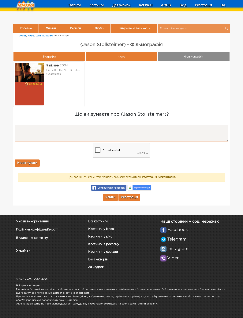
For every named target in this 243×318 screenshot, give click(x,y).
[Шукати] (226, 28)
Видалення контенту (32, 238)
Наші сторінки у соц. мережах (189, 221)
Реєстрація (203, 5)
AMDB (166, 5)
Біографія (49, 57)
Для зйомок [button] (121, 5)
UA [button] (223, 5)
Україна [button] (22, 250)
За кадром (96, 267)
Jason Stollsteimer (44, 36)
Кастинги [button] (96, 5)
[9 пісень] (29, 84)
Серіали (75, 28)
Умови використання (32, 221)
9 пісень (52, 65)
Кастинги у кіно (100, 236)
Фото (121, 57)
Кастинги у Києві (101, 229)
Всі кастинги (98, 221)
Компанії (145, 5)
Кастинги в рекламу (103, 244)
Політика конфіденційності (37, 229)
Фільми (51, 28)
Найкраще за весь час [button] (132, 28)
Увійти (110, 197)
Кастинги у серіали (103, 251)
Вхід (183, 5)
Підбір (99, 28)
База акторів (98, 259)
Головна (26, 28)
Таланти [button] (74, 5)
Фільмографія (193, 57)
